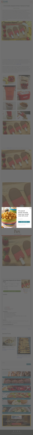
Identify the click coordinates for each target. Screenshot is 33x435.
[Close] (30, 208)
